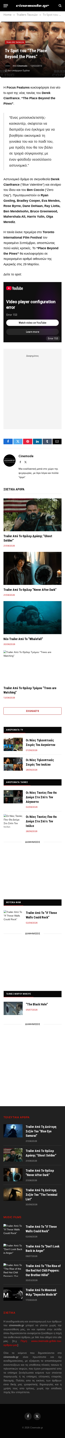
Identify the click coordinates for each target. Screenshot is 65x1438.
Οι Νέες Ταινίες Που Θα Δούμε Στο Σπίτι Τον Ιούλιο (41, 821)
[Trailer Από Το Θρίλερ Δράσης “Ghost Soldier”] (32, 514)
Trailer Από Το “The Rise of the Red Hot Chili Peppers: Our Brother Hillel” (43, 1270)
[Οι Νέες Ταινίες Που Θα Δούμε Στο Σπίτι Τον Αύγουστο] (13, 796)
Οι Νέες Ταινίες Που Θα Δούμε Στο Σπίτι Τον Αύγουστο (41, 797)
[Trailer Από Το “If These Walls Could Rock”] (13, 917)
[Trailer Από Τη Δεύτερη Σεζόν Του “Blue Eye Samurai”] (13, 1130)
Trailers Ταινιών (15, 42)
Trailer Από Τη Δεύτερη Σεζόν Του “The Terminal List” (41, 1194)
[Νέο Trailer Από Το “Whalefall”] (32, 617)
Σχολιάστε (32, 711)
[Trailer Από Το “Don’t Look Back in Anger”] (13, 1250)
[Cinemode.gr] (32, 6)
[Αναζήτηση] (60, 6)
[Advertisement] (32, 391)
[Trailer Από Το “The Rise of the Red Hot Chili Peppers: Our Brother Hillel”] (13, 1270)
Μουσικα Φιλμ (13, 902)
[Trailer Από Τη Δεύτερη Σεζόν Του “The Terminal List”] (13, 1194)
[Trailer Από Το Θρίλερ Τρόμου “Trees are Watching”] (32, 666)
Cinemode (22, 65)
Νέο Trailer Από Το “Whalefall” (23, 639)
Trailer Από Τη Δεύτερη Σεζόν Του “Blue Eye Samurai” (41, 1131)
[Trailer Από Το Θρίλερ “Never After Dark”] (32, 568)
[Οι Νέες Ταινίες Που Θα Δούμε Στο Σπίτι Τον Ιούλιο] (13, 820)
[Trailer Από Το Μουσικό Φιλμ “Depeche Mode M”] (13, 1294)
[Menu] (5, 6)
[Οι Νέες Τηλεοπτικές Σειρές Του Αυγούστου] (13, 744)
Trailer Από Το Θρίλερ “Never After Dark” (30, 590)
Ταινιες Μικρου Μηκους (18, 993)
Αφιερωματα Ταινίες (17, 782)
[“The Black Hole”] (13, 1008)
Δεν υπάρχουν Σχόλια (19, 70)
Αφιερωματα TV (14, 729)
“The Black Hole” (37, 1004)
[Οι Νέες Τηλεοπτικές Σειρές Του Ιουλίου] (13, 764)
